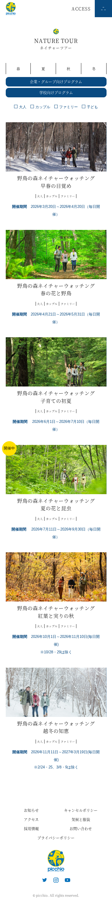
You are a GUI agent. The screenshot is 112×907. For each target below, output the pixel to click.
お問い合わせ (80, 828)
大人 (22, 107)
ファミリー (68, 107)
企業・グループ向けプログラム (56, 81)
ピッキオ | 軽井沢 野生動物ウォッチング (11, 8)
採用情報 (31, 828)
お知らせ (31, 810)
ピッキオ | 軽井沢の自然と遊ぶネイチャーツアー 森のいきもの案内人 (56, 861)
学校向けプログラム (56, 92)
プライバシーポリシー (56, 837)
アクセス (31, 819)
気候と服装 (81, 819)
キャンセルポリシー (81, 810)
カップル (42, 107)
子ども (92, 107)
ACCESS (81, 8)
